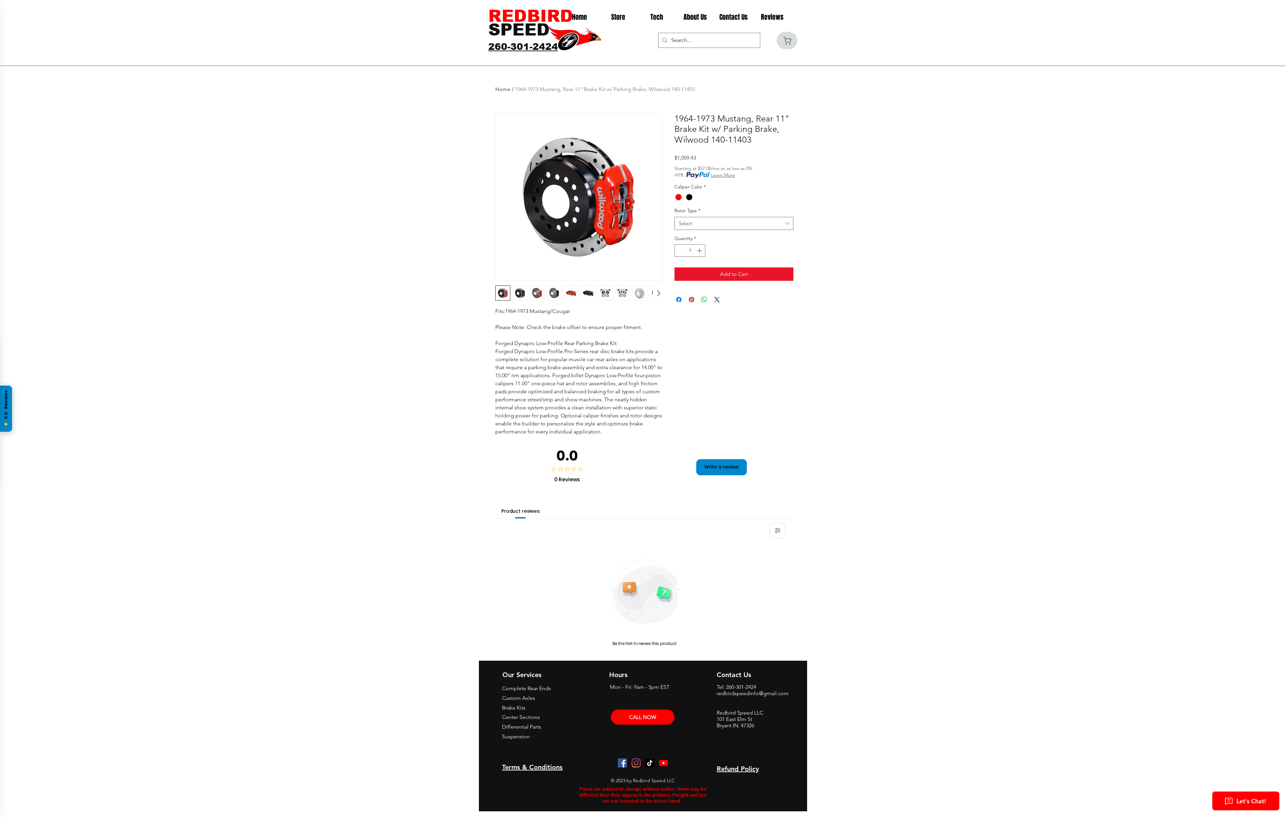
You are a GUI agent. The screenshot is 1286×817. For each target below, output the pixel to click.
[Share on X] (717, 300)
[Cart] (787, 40)
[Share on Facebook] (679, 300)
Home (502, 89)
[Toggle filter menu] (777, 530)
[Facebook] (622, 762)
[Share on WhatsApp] (704, 300)
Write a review (721, 467)
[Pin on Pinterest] (692, 300)
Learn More (723, 175)
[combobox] (733, 223)
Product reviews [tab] (520, 511)
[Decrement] (679, 250)
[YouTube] (663, 762)
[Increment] (700, 250)
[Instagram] (636, 762)
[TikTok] (649, 762)
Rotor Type (687, 211)
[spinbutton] (690, 250)
